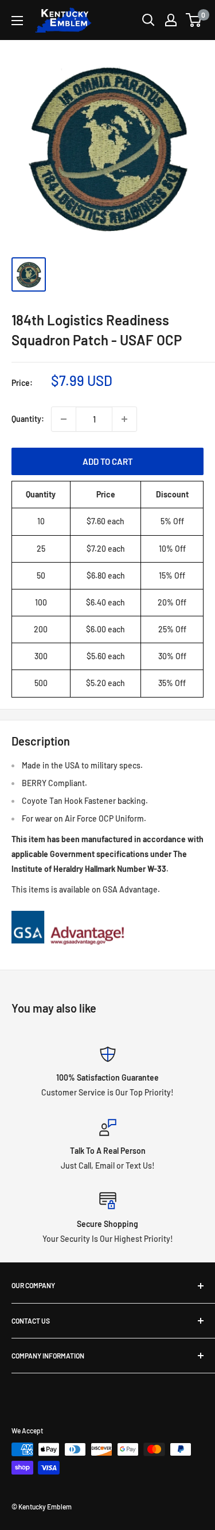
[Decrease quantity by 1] (64, 419)
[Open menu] (17, 20)
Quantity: (27, 419)
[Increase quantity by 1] (124, 419)
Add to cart (108, 461)
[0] (194, 20)
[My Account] (171, 20)
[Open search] (148, 20)
